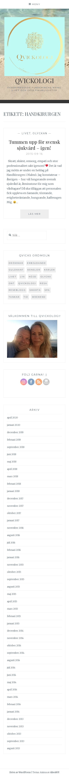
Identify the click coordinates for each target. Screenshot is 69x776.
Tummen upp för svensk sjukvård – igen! (34, 145)
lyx (22, 276)
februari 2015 (14, 616)
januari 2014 (13, 711)
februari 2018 (14, 483)
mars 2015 (12, 608)
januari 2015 (13, 623)
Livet (26, 133)
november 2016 (15, 527)
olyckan (40, 133)
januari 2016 (13, 557)
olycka (45, 276)
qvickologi (27, 283)
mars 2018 (12, 476)
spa (47, 290)
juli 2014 (11, 667)
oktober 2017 (14, 513)
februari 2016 (14, 550)
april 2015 (12, 601)
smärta (35, 290)
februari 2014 (14, 704)
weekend (39, 297)
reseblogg (17, 290)
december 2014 (15, 630)
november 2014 (15, 638)
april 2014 (12, 689)
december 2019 (15, 432)
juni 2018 (11, 454)
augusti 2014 (13, 660)
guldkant (16, 269)
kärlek (49, 269)
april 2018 (12, 469)
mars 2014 (12, 697)
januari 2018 (13, 491)
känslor (34, 269)
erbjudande (36, 263)
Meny (36, 4)
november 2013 (15, 726)
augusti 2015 (13, 586)
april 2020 (12, 417)
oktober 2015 (14, 572)
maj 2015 (11, 594)
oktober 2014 (14, 645)
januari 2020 (13, 425)
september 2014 (15, 652)
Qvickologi (34, 80)
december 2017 (15, 498)
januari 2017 (13, 520)
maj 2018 (11, 461)
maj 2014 (11, 682)
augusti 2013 (13, 748)
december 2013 (15, 719)
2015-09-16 (34, 153)
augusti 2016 (13, 535)
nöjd (33, 276)
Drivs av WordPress (20, 772)
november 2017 (15, 506)
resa (43, 283)
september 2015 (15, 579)
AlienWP (54, 772)
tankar (14, 297)
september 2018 (15, 447)
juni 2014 (11, 675)
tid (26, 297)
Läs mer (38, 215)
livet (12, 276)
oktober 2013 (14, 733)
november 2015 (15, 564)
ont (12, 283)
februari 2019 (14, 439)
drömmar (16, 263)
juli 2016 (11, 542)
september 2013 (15, 741)
